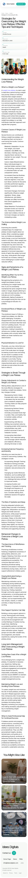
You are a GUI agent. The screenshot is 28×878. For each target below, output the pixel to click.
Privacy (11, 873)
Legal (20, 873)
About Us (5, 873)
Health (10, 13)
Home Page (7, 859)
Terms (15, 873)
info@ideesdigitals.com (10, 863)
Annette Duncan (7, 34)
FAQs (21, 859)
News (7, 13)
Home (2, 13)
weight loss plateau (9, 90)
